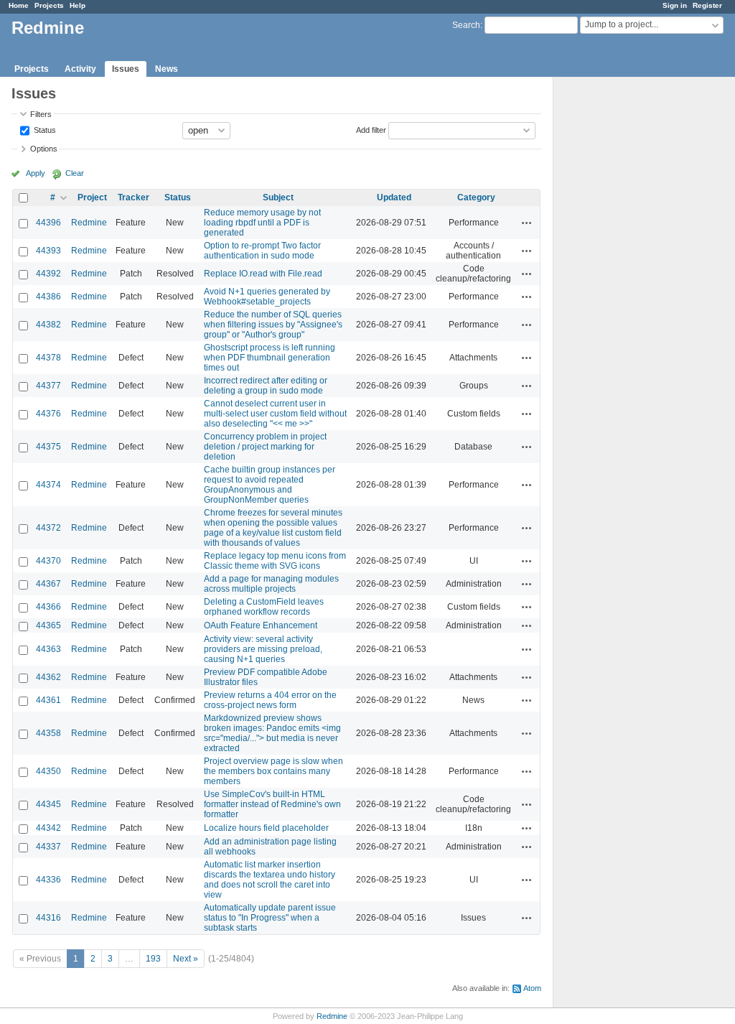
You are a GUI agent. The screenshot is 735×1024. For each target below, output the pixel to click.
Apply (35, 173)
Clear (74, 173)
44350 (48, 771)
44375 (48, 447)
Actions (527, 222)
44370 (48, 561)
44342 (48, 828)
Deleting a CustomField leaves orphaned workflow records (264, 607)
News (166, 69)
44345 (48, 804)
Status (44, 129)
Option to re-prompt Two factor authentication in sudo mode (262, 251)
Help (77, 5)
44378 (48, 358)
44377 (48, 386)
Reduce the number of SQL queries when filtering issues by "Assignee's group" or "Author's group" (273, 324)
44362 (48, 677)
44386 (48, 297)
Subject (278, 197)
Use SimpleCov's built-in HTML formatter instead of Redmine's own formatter (272, 804)
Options (43, 148)
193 (153, 959)
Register (707, 5)
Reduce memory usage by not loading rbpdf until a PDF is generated (262, 223)
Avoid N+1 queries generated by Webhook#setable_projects (267, 297)
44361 (48, 700)
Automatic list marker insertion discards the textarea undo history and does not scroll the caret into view (269, 880)
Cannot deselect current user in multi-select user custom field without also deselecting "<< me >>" (275, 414)
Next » (185, 959)
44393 (48, 251)
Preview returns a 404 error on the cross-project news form (270, 700)
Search (466, 25)
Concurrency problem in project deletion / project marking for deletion (265, 447)
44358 (48, 733)
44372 (48, 528)
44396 (48, 223)
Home (19, 5)
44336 (48, 880)
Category (476, 197)
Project (92, 197)
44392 (48, 274)
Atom (532, 988)
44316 (48, 918)
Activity (80, 69)
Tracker (133, 197)
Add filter (371, 129)
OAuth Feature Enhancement (260, 625)
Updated (394, 197)
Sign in (675, 5)
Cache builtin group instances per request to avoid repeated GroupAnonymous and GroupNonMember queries (269, 485)
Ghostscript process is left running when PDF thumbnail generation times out (269, 358)
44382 (48, 325)
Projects (49, 5)
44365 (48, 625)
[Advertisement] (625, 302)
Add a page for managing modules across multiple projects (271, 584)
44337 (48, 847)
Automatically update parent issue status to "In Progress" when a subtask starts (270, 918)
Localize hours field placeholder (266, 828)
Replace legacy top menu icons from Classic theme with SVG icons (275, 561)
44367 (48, 584)
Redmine (89, 223)
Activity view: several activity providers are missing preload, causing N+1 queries (263, 649)
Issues (125, 69)
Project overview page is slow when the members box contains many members (273, 771)
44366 (48, 607)
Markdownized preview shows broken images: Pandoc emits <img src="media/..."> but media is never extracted (272, 733)
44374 (48, 485)
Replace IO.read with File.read (263, 274)
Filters (41, 114)
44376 (48, 414)
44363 (48, 649)
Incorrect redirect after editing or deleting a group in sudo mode (265, 386)
